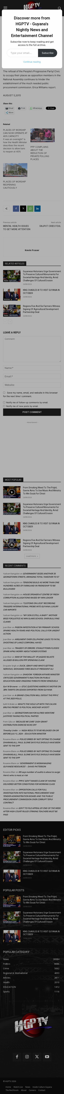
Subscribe (47, 52)
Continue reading (32, 61)
